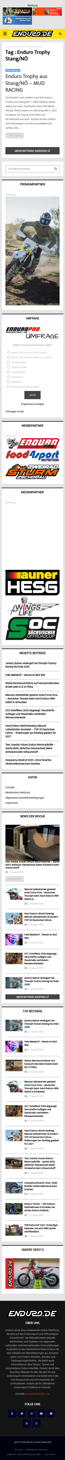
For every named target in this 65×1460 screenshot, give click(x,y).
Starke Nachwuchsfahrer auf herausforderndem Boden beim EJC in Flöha (41, 1064)
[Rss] (27, 1423)
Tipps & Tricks (19, 367)
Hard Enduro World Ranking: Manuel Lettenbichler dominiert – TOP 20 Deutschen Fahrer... (41, 917)
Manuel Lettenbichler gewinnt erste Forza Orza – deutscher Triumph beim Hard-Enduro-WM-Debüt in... (41, 894)
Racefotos (17, 381)
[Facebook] (12, 1414)
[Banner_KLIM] (32, 304)
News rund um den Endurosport (29, 352)
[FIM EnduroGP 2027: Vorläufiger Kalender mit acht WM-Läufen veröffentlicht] (14, 1230)
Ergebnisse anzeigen (32, 404)
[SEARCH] (56, 168)
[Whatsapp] (36, 1423)
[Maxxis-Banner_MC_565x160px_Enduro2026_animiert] (47, 9)
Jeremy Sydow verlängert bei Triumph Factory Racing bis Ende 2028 (41, 981)
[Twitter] (22, 1414)
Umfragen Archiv (14, 411)
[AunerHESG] (32, 594)
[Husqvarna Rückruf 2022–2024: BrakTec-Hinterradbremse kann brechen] (14, 1187)
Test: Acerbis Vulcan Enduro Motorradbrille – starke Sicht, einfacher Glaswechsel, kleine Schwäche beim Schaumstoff (32, 865)
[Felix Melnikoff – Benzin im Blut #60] (14, 939)
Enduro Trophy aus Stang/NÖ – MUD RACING (26, 83)
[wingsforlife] (32, 614)
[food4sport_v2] (32, 461)
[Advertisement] (32, 537)
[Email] (51, 1414)
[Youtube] (41, 1414)
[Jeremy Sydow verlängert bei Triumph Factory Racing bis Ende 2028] (14, 983)
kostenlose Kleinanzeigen (25, 386)
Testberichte (18, 372)
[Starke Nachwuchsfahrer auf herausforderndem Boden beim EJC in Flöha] (14, 1065)
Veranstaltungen (12, 70)
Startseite (10, 46)
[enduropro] (32, 447)
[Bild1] (17, 9)
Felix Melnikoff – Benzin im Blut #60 (40, 936)
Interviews (17, 377)
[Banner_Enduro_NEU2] (17, 18)
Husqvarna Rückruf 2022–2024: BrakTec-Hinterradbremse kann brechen (40, 1186)
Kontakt (9, 787)
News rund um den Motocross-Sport (31, 357)
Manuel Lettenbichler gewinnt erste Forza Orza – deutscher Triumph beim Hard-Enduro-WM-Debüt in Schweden (41, 1087)
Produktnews (18, 362)
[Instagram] (32, 1414)
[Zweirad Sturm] (32, 478)
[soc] (32, 639)
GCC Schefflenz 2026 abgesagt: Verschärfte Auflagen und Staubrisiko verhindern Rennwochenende (40, 958)
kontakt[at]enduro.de (37, 1393)
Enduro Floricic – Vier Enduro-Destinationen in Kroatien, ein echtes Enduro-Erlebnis (40, 1207)
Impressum (11, 802)
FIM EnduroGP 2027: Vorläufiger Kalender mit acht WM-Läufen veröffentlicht (41, 1229)
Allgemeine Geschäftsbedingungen (24, 797)
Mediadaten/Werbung (17, 792)
